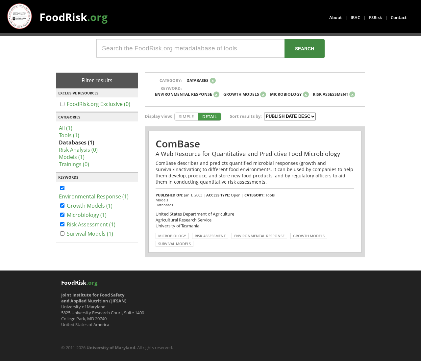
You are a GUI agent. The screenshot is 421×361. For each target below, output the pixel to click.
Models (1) (72, 157)
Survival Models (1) (90, 233)
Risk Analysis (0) (78, 149)
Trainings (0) (74, 164)
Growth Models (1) (89, 205)
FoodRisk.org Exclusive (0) (98, 104)
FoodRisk (73, 17)
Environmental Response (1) (94, 196)
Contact (399, 17)
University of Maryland (111, 347)
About (335, 17)
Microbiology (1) (87, 215)
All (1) (65, 128)
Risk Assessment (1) (91, 224)
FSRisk (375, 17)
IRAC (355, 17)
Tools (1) (69, 135)
